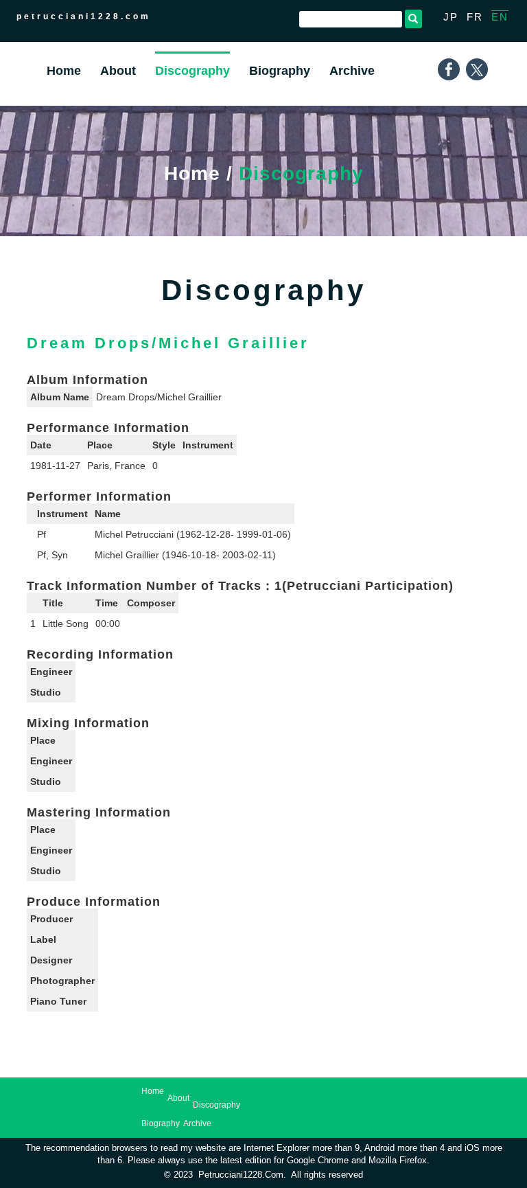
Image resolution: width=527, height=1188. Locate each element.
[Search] (413, 19)
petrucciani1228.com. (242, 1175)
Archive (197, 1123)
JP (450, 17)
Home (192, 173)
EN (499, 17)
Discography (216, 1105)
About (178, 1098)
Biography (160, 1123)
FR (475, 17)
